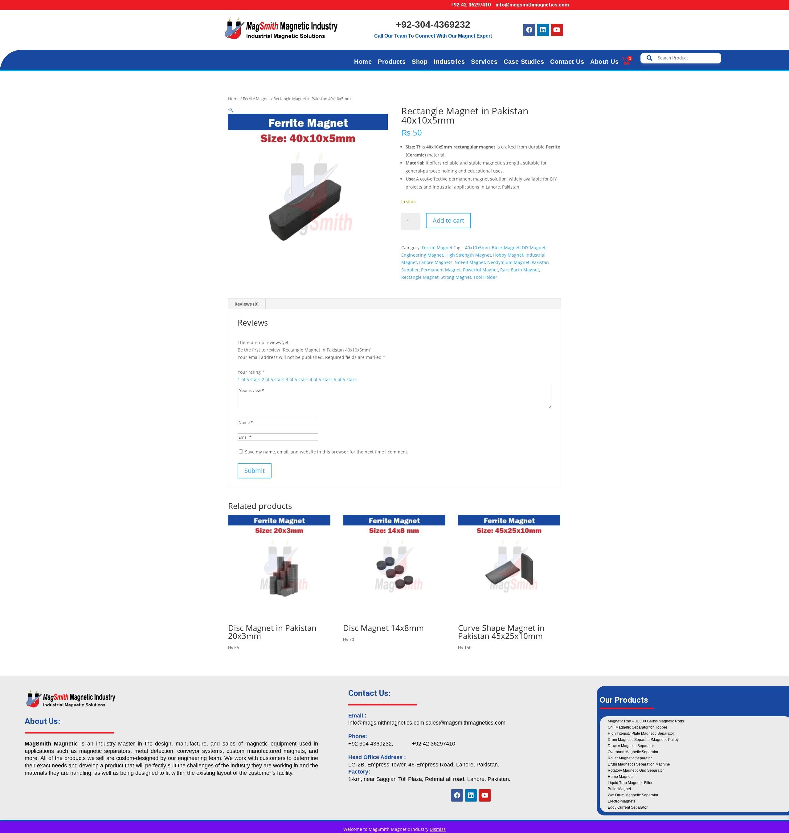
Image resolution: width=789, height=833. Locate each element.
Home (363, 61)
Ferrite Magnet (256, 98)
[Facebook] (529, 30)
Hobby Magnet (508, 255)
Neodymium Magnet (508, 262)
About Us (604, 61)
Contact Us (567, 61)
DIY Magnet (534, 247)
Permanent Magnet (441, 270)
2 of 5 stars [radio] (273, 379)
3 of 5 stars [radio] (297, 379)
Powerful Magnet (480, 270)
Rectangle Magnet (420, 277)
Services (484, 61)
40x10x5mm (477, 247)
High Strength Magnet (468, 255)
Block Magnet (506, 247)
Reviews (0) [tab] (247, 304)
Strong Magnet (456, 277)
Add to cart (448, 220)
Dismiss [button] (438, 829)
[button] (230, 110)
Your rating (251, 372)
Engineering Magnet (422, 255)
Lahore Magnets (435, 262)
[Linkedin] (543, 30)
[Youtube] (557, 30)
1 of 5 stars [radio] (249, 379)
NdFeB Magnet (470, 262)
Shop (419, 61)
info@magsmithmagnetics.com (532, 5)
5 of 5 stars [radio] (345, 379)
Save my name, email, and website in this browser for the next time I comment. (326, 452)
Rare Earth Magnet (519, 270)
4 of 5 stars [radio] (321, 379)
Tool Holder (485, 277)
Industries (449, 61)
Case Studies (524, 61)
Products (392, 61)
